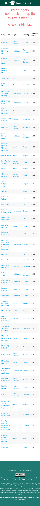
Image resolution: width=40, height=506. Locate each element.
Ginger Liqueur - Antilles (4, 136)
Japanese (15, 328)
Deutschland (16, 93)
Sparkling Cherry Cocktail (4, 318)
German (25, 93)
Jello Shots (5, 78)
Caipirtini (4, 42)
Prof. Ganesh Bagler (20, 499)
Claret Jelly (5, 447)
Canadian (15, 260)
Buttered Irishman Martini (4, 71)
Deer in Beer (5, 260)
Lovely (3, 168)
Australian (15, 120)
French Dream (6, 155)
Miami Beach (5, 311)
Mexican (15, 85)
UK (13, 184)
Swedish (26, 211)
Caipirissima (5, 354)
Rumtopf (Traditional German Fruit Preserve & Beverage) (5, 244)
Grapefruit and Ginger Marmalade (5, 303)
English (25, 184)
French (14, 147)
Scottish (26, 414)
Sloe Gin (4, 191)
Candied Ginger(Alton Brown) (5, 61)
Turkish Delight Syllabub (4, 184)
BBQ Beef (4, 127)
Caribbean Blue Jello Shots (5, 51)
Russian (25, 162)
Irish (13, 71)
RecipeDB (23, 3)
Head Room (5, 204)
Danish (25, 371)
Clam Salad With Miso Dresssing (5, 328)
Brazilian (26, 42)
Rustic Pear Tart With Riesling (5, 93)
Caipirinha (4, 395)
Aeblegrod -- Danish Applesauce (5, 371)
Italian (14, 226)
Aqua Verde (5, 296)
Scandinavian (17, 211)
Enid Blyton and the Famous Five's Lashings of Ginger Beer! (6, 425)
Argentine (26, 127)
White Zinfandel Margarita (4, 111)
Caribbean (16, 51)
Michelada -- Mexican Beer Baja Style (6, 338)
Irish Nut (4, 254)
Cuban (25, 281)
